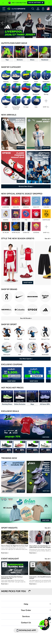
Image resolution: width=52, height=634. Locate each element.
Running (5, 82)
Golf (6, 107)
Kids (36, 107)
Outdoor (16, 82)
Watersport (6, 355)
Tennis (36, 82)
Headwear (44, 60)
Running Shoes (7, 404)
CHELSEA (46, 207)
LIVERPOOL (5, 207)
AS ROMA (36, 232)
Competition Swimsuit (16, 108)
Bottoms (20, 60)
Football (25, 94)
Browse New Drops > (26, 186)
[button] (3, 8)
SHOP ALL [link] (46, 107)
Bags (32, 404)
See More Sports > (26, 359)
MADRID (5, 220)
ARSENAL (26, 207)
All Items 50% (45, 404)
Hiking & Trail (45, 339)
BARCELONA (16, 220)
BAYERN (36, 220)
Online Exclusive (19, 404)
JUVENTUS (26, 232)
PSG (26, 220)
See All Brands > (26, 318)
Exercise (26, 82)
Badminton (46, 82)
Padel (6, 94)
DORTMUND (46, 220)
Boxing (46, 94)
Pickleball (16, 94)
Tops (7, 60)
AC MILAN (6, 232)
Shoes (32, 60)
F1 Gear (26, 107)
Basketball (36, 94)
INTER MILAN (16, 232)
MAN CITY (36, 207)
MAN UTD (16, 207)
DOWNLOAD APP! (27, 630)
